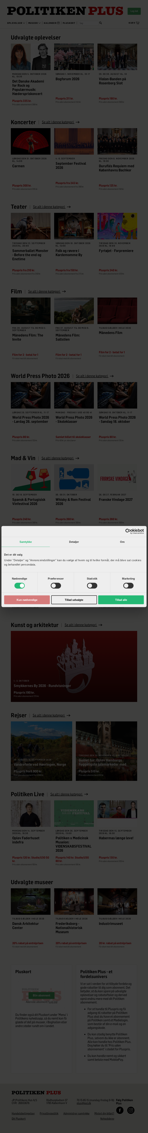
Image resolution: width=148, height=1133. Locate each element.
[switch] (56, 585)
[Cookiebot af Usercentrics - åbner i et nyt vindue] (128, 531)
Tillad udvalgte (74, 599)
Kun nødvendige (27, 599)
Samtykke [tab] (25, 541)
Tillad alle (121, 599)
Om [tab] (122, 541)
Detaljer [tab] (74, 541)
